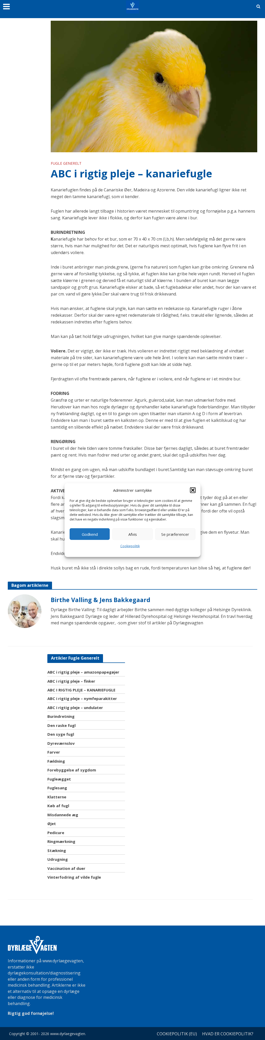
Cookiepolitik (130, 546)
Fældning (56, 761)
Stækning (56, 850)
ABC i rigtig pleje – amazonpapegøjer (83, 672)
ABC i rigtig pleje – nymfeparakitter (82, 698)
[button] (192, 490)
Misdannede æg (62, 814)
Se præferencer (175, 534)
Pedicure (55, 832)
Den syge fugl (60, 734)
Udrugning (57, 859)
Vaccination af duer (66, 868)
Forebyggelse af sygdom (71, 769)
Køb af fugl (58, 805)
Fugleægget (59, 779)
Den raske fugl (61, 725)
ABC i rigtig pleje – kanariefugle (81, 689)
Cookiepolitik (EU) (177, 1034)
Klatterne (56, 796)
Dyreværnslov (61, 743)
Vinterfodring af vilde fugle (74, 877)
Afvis (132, 534)
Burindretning (61, 716)
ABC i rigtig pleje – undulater (75, 707)
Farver (53, 752)
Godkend (90, 534)
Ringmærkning (61, 841)
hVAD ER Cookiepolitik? (227, 1034)
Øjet (51, 823)
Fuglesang (57, 787)
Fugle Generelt (66, 163)
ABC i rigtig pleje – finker (71, 681)
